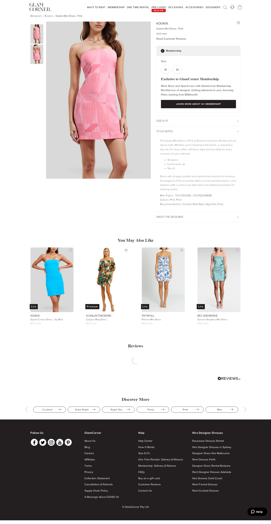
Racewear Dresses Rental (208, 441)
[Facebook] (34, 442)
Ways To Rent (96, 7)
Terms (88, 465)
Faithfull (148, 315)
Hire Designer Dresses (207, 433)
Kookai (35, 315)
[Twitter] (42, 442)
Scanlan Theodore (98, 315)
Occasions (175, 7)
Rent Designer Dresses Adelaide (211, 472)
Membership (116, 7)
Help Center (145, 441)
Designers (213, 7)
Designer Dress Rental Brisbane (211, 465)
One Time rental (138, 7)
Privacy (88, 472)
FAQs (141, 472)
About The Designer (169, 216)
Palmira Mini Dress (151, 319)
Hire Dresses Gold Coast (207, 478)
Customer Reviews (149, 484)
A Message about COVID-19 (101, 497)
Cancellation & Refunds (98, 484)
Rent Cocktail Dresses (205, 490)
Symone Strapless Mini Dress (212, 319)
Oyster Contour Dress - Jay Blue (46, 319)
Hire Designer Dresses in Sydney (211, 447)
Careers (89, 453)
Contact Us (145, 490)
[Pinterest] (68, 442)
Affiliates (89, 459)
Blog (87, 447)
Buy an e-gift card (149, 478)
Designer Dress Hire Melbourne (211, 453)
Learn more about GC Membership (198, 104)
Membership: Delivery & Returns (157, 465)
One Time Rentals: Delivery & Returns (160, 459)
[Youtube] (59, 442)
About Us (89, 441)
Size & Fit (162, 120)
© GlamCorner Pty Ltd (135, 507)
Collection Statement (97, 478)
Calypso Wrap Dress (96, 319)
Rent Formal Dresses (205, 484)
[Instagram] (51, 442)
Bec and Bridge (207, 315)
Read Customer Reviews (171, 38)
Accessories (194, 7)
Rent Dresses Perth (204, 459)
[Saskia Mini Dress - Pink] (35, 34)
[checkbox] (162, 51)
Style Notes (164, 131)
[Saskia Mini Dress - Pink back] (35, 54)
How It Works (146, 447)
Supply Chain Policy (96, 490)
